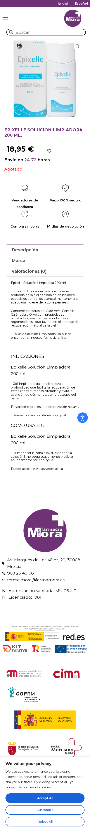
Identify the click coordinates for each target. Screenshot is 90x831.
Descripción (25, 249)
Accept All (45, 798)
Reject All (45, 822)
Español (81, 3)
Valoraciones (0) (29, 271)
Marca (18, 260)
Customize (45, 810)
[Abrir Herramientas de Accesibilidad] (82, 417)
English (63, 3)
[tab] (45, 250)
